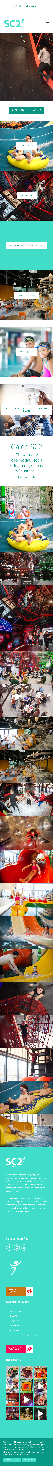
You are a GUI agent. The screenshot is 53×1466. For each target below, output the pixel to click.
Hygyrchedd (14, 1330)
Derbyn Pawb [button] (29, 1460)
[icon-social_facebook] (10, 1247)
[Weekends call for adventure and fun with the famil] (12, 1399)
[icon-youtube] (25, 1247)
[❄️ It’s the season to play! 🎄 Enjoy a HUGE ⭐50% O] (26, 1372)
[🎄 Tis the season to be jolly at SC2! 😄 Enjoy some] (40, 1372)
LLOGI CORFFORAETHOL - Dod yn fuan (26, 409)
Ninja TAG (26, 195)
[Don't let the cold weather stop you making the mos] (26, 1386)
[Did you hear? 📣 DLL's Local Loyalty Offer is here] (12, 1386)
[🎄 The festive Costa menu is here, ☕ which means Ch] (26, 1413)
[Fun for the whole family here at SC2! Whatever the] (40, 1399)
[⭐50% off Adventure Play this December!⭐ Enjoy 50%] (12, 1372)
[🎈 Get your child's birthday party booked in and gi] (12, 1413)
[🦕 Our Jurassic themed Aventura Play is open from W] (40, 1413)
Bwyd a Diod (26, 295)
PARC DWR (26, 145)
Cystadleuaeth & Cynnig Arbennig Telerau (27, 1335)
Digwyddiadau (15, 1311)
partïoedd (26, 352)
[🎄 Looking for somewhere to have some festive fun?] (40, 1386)
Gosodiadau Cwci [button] (12, 1460)
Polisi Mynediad (16, 1325)
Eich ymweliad (15, 1320)
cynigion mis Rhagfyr (26, 110)
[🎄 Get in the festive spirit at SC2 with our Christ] (26, 1399)
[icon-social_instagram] (17, 1247)
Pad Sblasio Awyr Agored (26, 245)
